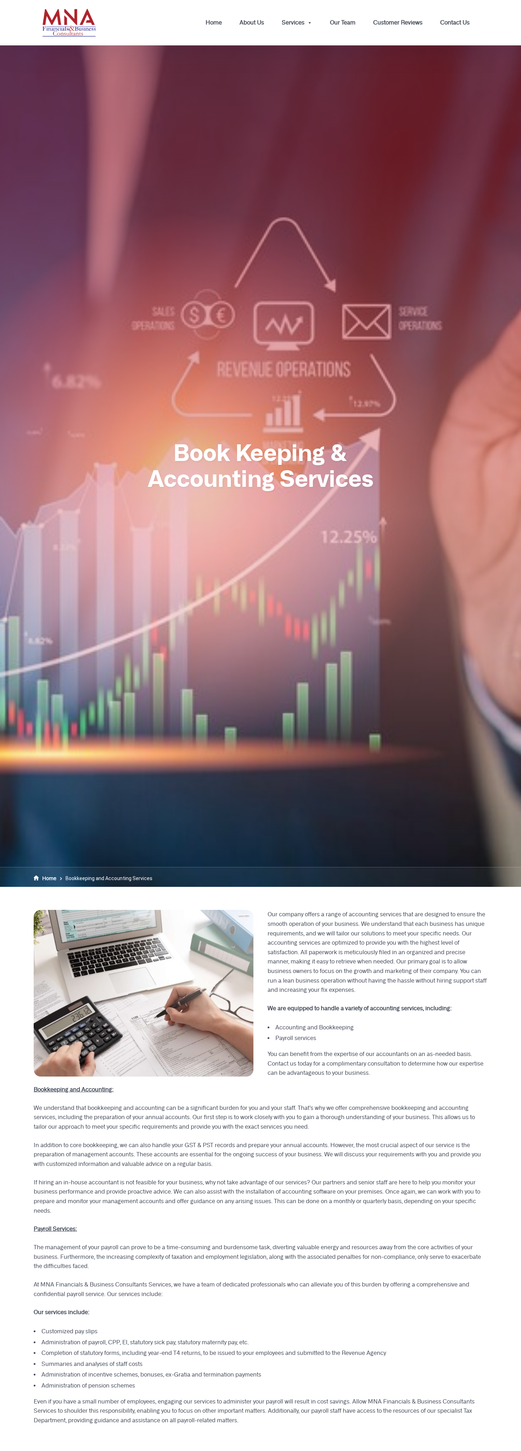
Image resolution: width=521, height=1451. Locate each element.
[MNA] (69, 22)
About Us (252, 22)
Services (293, 22)
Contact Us (455, 22)
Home (214, 22)
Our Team (342, 22)
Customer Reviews (397, 22)
